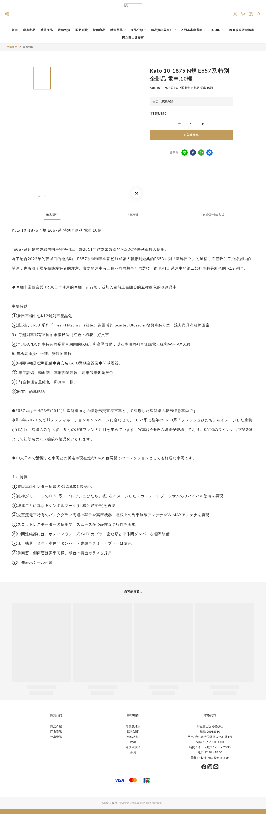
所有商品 (29, 30)
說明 (133, 742)
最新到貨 (64, 30)
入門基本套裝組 (192, 30)
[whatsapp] (201, 152)
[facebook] (193, 152)
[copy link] (209, 152)
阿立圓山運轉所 (133, 38)
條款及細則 (133, 726)
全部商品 (12, 47)
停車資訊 (56, 737)
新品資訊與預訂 (162, 30)
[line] (184, 152)
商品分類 (137, 30)
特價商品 (99, 30)
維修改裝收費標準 (241, 30)
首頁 (15, 30)
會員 (133, 752)
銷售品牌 (116, 30)
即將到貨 (81, 30)
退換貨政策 (133, 747)
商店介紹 (56, 726)
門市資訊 (56, 732)
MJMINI (216, 30)
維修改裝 (133, 737)
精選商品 (47, 30)
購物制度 (133, 732)
